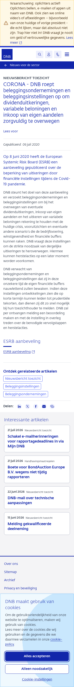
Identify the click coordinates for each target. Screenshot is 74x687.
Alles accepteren (37, 656)
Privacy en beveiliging (20, 588)
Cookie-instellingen (37, 679)
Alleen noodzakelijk (37, 669)
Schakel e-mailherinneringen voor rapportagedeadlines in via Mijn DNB (36, 441)
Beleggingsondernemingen (25, 394)
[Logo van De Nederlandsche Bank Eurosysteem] (7, 54)
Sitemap (10, 572)
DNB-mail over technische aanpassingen (31, 500)
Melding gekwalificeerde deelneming (29, 526)
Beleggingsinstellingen (22, 386)
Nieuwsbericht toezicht (23, 379)
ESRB (19, 352)
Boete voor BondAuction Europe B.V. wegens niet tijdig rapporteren (36, 472)
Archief (9, 580)
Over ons (11, 564)
